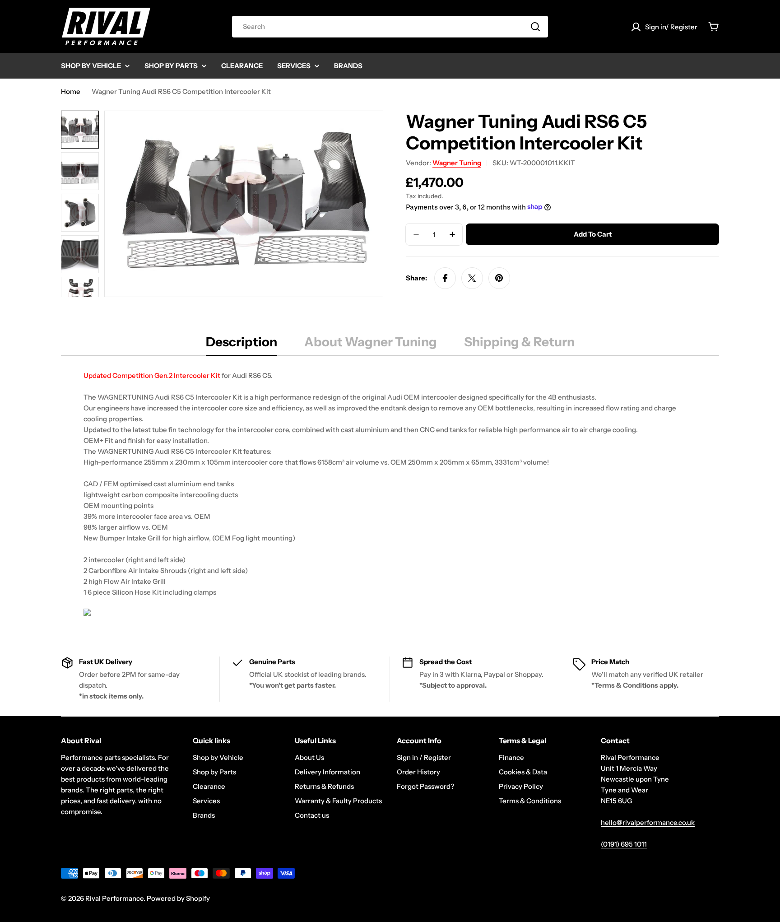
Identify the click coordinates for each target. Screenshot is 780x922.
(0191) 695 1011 (624, 844)
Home (70, 91)
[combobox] (390, 26)
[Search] (535, 26)
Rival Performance (114, 898)
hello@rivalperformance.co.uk (648, 822)
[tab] (241, 344)
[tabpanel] (390, 494)
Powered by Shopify (178, 898)
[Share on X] (472, 278)
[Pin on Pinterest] (499, 278)
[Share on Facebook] (445, 278)
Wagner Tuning (456, 162)
